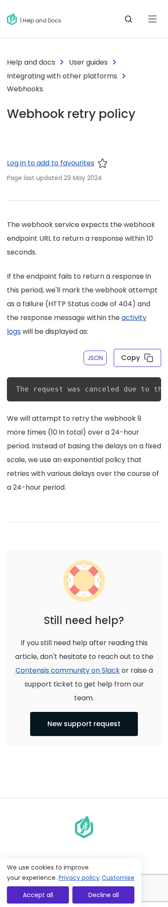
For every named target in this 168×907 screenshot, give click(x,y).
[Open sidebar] (152, 19)
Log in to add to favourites (50, 163)
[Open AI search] (128, 19)
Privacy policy (79, 877)
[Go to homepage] (13, 19)
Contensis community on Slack (68, 670)
